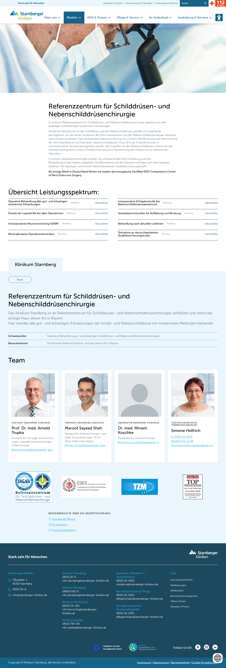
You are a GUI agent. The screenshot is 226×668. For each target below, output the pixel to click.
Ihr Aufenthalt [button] (158, 17)
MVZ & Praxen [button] (97, 17)
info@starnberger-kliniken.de (30, 595)
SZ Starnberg (60, 524)
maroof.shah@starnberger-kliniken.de (88, 445)
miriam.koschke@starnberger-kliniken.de (141, 442)
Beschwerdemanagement (184, 596)
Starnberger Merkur (63, 519)
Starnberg (35, 264)
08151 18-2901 (125, 595)
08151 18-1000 (125, 580)
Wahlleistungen (178, 585)
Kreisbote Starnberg (64, 530)
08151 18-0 (19, 589)
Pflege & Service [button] (128, 17)
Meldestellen (177, 590)
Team (20, 279)
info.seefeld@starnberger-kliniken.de (84, 627)
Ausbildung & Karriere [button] (193, 17)
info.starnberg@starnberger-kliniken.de (85, 580)
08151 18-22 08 (184, 441)
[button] (219, 17)
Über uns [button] (50, 17)
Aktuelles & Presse (112, 3)
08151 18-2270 (183, 436)
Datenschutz (161, 662)
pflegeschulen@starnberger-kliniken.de (139, 598)
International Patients (167, 3)
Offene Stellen (178, 601)
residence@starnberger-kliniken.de (137, 584)
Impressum (144, 662)
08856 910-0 (70, 591)
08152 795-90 (71, 623)
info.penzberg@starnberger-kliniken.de (85, 595)
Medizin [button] (72, 17)
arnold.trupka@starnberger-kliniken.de (35, 449)
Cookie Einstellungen (205, 662)
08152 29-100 (70, 605)
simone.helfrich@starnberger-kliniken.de (195, 445)
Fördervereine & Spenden (139, 3)
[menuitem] (52, 17)
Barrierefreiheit (180, 662)
